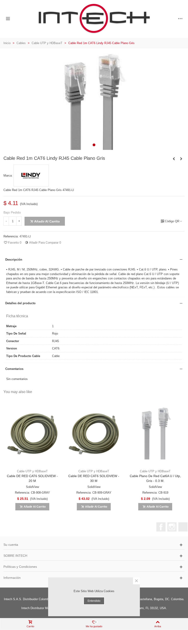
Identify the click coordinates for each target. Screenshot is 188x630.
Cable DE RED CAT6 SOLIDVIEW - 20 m (32, 478)
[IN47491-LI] (94, 147)
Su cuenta (10, 544)
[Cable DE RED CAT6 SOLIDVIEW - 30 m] (94, 434)
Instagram (172, 527)
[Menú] (7, 18)
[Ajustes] (180, 18)
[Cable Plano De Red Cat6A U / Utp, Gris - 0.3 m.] (155, 434)
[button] (94, 144)
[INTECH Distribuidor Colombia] (94, 18)
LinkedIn (183, 527)
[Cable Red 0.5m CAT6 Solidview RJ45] (173, 158)
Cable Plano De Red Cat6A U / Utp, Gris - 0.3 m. (155, 478)
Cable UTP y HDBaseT (32, 471)
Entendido (94, 600)
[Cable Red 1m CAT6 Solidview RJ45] (181, 158)
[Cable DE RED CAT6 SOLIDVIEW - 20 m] (32, 434)
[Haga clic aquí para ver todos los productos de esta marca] (31, 176)
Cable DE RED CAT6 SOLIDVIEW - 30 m (93, 478)
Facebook (161, 527)
